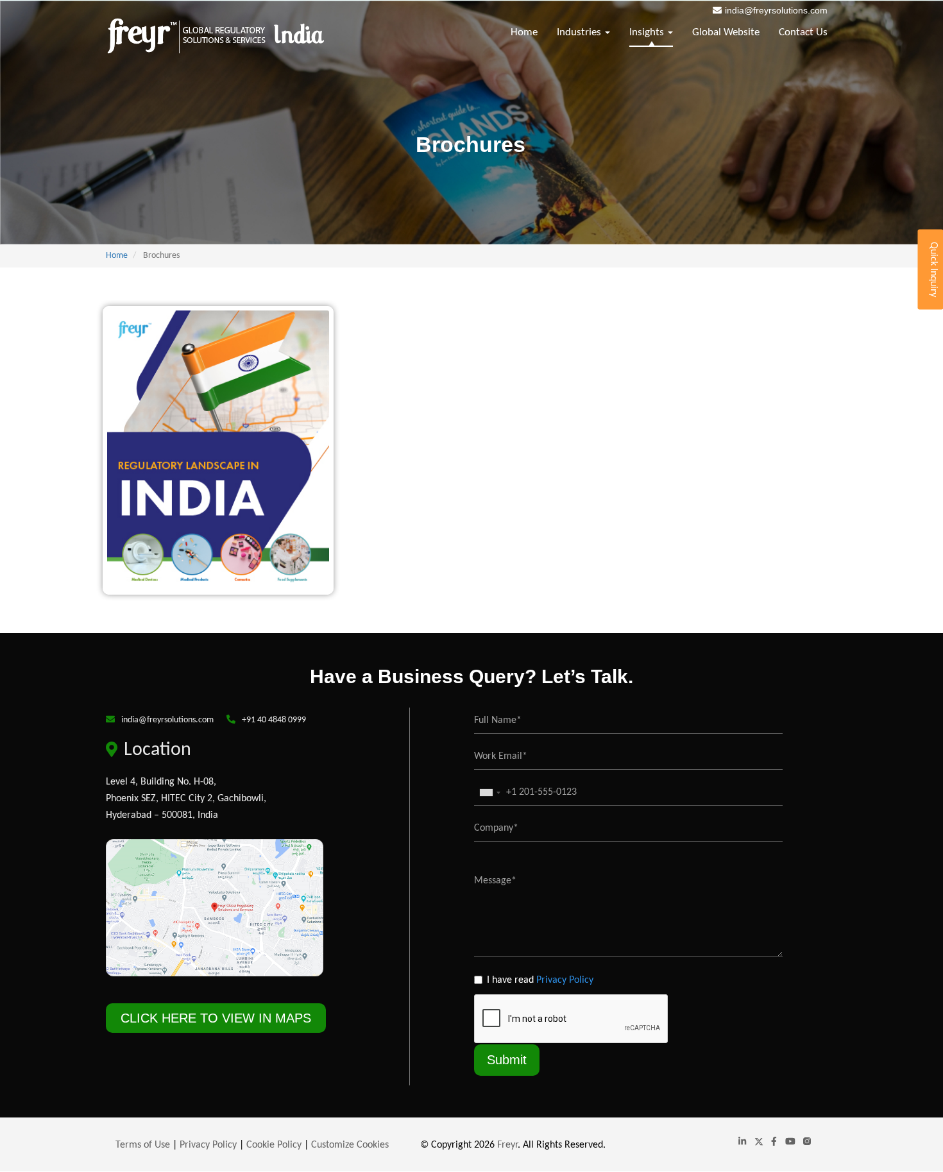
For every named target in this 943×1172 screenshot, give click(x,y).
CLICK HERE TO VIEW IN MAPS (216, 1018)
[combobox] (489, 792)
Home (524, 32)
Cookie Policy (274, 1145)
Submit (507, 1060)
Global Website (726, 32)
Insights (648, 32)
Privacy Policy (564, 980)
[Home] (215, 36)
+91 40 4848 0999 (274, 720)
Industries (580, 32)
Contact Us (803, 32)
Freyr (507, 1145)
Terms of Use (142, 1145)
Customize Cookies (350, 1145)
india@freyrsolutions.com (776, 10)
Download (223, 398)
